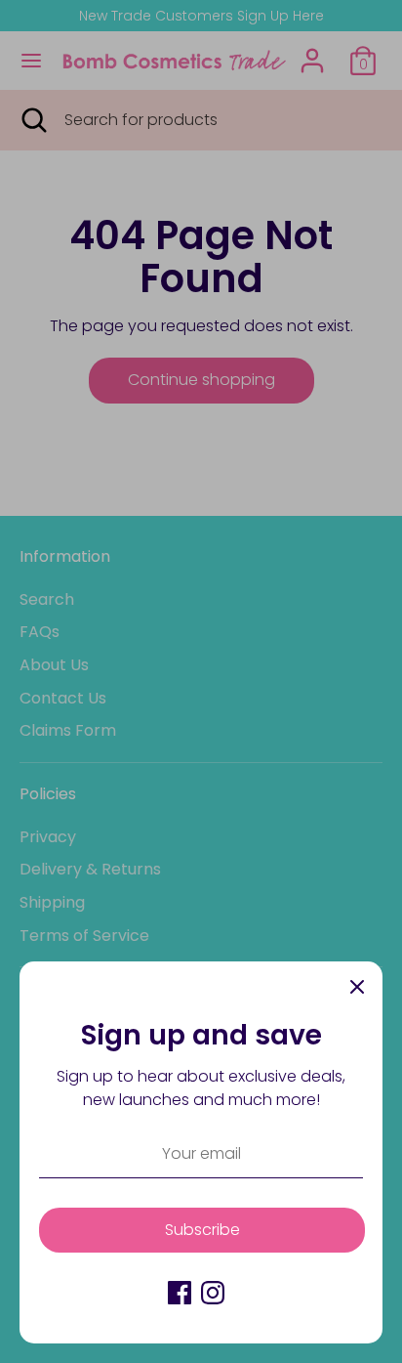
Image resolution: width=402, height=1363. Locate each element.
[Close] (357, 986)
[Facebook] (179, 1292)
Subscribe (202, 1229)
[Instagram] (212, 1292)
